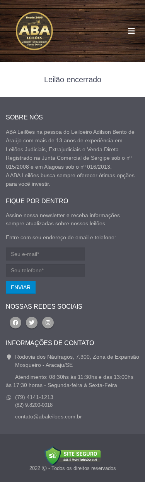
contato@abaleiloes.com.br (48, 416)
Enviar (21, 287)
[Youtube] (48, 322)
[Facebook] (15, 322)
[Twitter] (32, 322)
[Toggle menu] (131, 31)
